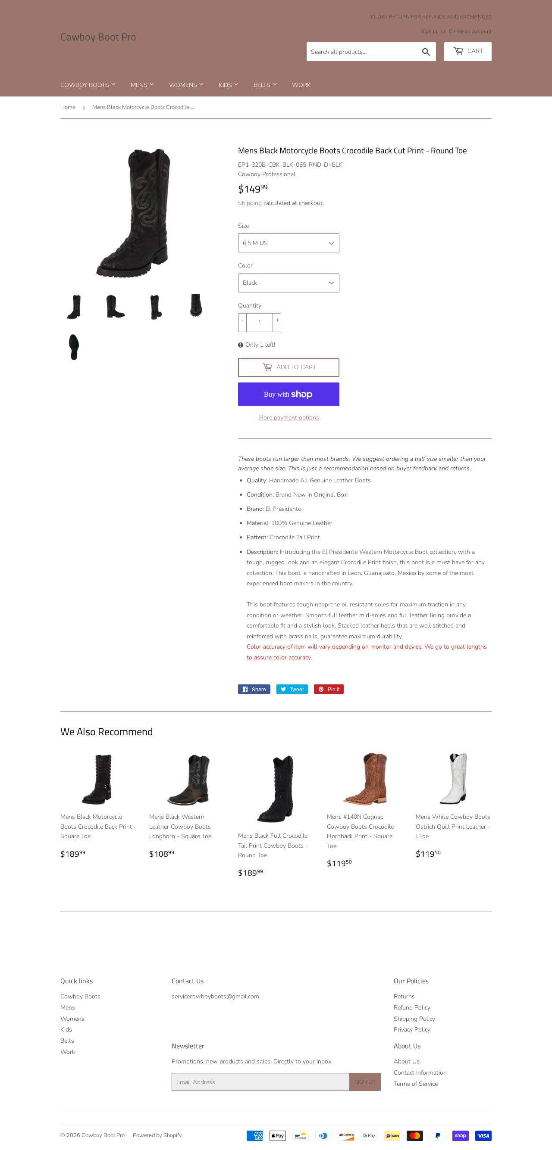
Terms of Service (416, 1084)
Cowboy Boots (85, 85)
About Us (407, 1061)
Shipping (250, 203)
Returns (404, 996)
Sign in (429, 31)
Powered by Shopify (157, 1135)
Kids (226, 85)
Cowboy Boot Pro (98, 37)
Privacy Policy (412, 1030)
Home (67, 107)
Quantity (249, 305)
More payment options (288, 417)
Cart (474, 51)
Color (245, 265)
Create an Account (470, 31)
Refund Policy (412, 1008)
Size (243, 226)
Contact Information (420, 1073)
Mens (140, 85)
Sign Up (365, 1082)
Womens (184, 85)
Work (301, 85)
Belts (263, 85)
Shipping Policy (414, 1019)
